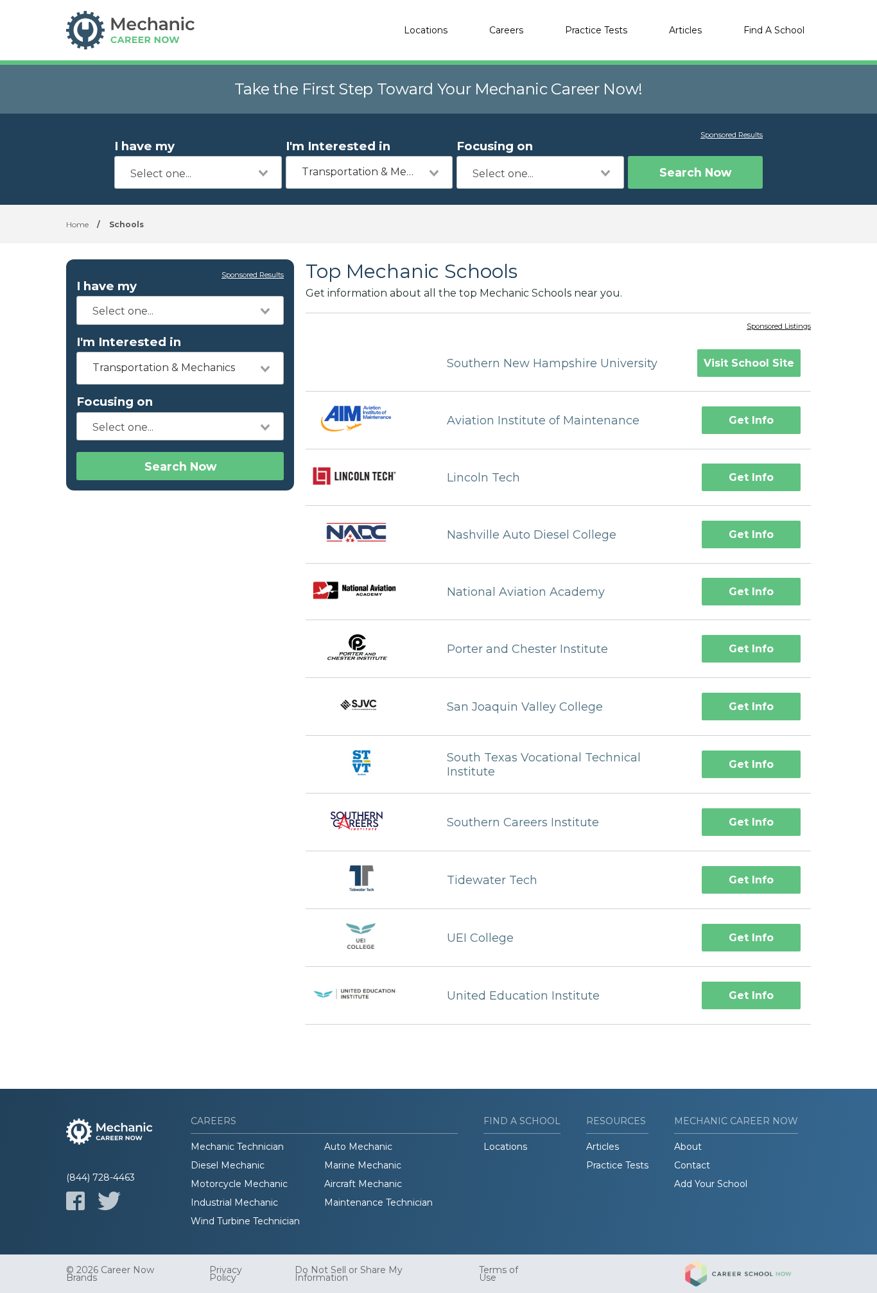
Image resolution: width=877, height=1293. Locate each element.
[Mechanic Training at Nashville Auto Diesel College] (365, 534)
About (688, 1146)
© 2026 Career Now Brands (110, 1273)
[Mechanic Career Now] (130, 30)
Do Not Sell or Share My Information (349, 1273)
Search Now (695, 172)
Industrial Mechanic (234, 1202)
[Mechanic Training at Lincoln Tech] (365, 478)
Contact (692, 1165)
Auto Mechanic (358, 1146)
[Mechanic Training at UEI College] (364, 937)
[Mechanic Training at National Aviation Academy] (365, 592)
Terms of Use (498, 1273)
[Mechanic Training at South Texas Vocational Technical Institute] (365, 764)
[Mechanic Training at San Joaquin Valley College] (365, 706)
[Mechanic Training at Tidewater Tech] (364, 879)
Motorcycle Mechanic (239, 1184)
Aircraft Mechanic (363, 1184)
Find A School (773, 30)
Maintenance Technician (378, 1202)
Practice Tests (596, 30)
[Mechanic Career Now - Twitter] (109, 1201)
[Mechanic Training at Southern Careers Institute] (364, 822)
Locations (425, 30)
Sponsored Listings (779, 327)
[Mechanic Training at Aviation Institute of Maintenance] (364, 420)
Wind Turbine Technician (245, 1221)
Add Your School (710, 1184)
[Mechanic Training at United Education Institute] (365, 995)
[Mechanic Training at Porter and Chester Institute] (364, 648)
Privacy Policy (225, 1273)
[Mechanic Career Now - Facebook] (75, 1201)
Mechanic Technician (237, 1146)
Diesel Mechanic (228, 1165)
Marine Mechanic (362, 1165)
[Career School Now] (748, 1274)
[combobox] (198, 172)
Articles (685, 30)
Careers (506, 30)
